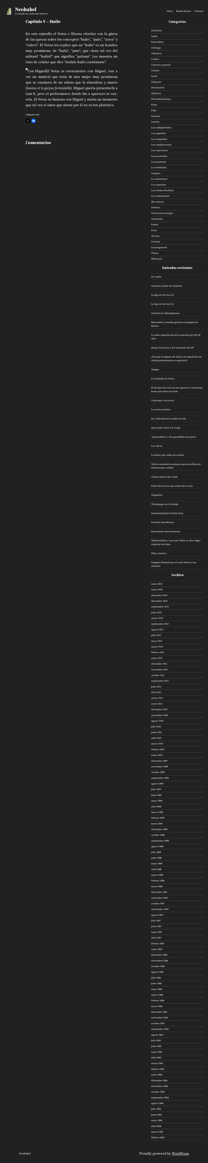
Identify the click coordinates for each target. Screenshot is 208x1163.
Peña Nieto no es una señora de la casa (172, 485)
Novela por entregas (162, 213)
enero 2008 (156, 886)
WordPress (180, 1153)
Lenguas (155, 173)
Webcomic (156, 258)
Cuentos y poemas (161, 64)
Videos (154, 253)
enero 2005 (156, 1074)
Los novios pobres (161, 409)
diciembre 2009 (159, 760)
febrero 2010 (157, 749)
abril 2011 (156, 692)
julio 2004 (156, 1108)
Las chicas (156, 445)
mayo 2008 (156, 863)
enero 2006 (156, 1006)
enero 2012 (156, 658)
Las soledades (158, 167)
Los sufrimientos (160, 195)
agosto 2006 (157, 971)
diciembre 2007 (159, 892)
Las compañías (159, 139)
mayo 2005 (156, 1051)
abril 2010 (156, 737)
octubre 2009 (158, 772)
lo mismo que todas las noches (167, 454)
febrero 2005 (157, 1069)
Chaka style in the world (164, 476)
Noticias (155, 207)
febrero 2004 (157, 1137)
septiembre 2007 (160, 909)
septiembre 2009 (160, 777)
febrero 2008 (157, 880)
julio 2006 (156, 977)
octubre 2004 (158, 1091)
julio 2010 (156, 726)
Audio (154, 36)
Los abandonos (159, 178)
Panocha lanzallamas (162, 522)
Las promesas (158, 161)
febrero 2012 (157, 652)
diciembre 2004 (159, 1080)
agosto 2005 (157, 1034)
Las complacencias (161, 144)
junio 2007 (156, 926)
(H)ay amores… (159, 553)
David (154, 76)
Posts (154, 230)
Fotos (154, 104)
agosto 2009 (157, 783)
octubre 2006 (158, 966)
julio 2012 (156, 635)
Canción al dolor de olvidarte (166, 285)
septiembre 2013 (160, 606)
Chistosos (156, 53)
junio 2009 (156, 795)
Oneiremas (157, 218)
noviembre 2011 (159, 669)
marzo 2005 (157, 1063)
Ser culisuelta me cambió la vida (168, 418)
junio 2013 (156, 612)
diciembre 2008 (159, 829)
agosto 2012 (157, 629)
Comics (155, 59)
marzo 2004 (157, 1131)
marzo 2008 (157, 874)
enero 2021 (156, 583)
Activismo (156, 30)
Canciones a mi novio (162, 400)
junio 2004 (156, 1114)
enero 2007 (156, 949)
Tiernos (155, 235)
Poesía (154, 224)
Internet (155, 116)
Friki (153, 110)
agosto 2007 (157, 914)
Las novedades (159, 156)
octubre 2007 (158, 903)
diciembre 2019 (159, 595)
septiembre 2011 (160, 680)
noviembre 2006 (159, 960)
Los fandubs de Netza (162, 378)
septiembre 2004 (160, 1097)
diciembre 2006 (159, 954)
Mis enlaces (157, 201)
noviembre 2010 (159, 715)
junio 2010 (156, 732)
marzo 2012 (157, 646)
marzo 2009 (157, 812)
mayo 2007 (156, 932)
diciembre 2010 (159, 709)
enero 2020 (156, 589)
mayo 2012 (156, 640)
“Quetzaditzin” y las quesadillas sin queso (173, 436)
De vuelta (156, 276)
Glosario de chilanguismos (165, 313)
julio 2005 (156, 1040)
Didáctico (156, 93)
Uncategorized (159, 247)
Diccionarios (157, 87)
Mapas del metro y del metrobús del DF (172, 347)
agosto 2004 (157, 1103)
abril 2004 (156, 1126)
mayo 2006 (156, 989)
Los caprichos (158, 184)
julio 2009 (156, 789)
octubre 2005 (158, 1023)
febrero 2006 (157, 1000)
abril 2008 (156, 869)
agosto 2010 (157, 720)
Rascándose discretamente (165, 531)
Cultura (155, 70)
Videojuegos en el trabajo (164, 504)
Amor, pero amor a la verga (165, 427)
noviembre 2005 (159, 1017)
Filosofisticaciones (161, 99)
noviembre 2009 (159, 766)
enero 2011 (156, 703)
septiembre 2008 (160, 840)
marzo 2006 (157, 994)
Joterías (155, 121)
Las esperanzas (159, 150)
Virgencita (156, 494)
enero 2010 (156, 755)
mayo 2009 (156, 800)
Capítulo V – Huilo (43, 21)
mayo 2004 (156, 1120)
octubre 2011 (158, 675)
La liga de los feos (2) (162, 294)
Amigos (155, 369)
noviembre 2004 (159, 1086)
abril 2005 (156, 1057)
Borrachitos (157, 41)
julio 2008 (156, 852)
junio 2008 (156, 857)
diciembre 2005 (159, 1011)
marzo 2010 (157, 743)
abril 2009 (156, 806)
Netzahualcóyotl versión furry (167, 513)
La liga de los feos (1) (162, 303)
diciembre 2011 (159, 663)
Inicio (170, 11)
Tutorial (155, 241)
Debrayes (156, 81)
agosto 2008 (157, 846)
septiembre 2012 (160, 623)
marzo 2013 (157, 618)
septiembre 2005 (160, 1029)
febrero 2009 (157, 817)
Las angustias (158, 133)
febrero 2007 (157, 943)
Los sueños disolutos (162, 190)
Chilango (156, 47)
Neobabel (25, 9)
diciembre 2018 (159, 600)
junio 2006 (156, 983)
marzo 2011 (157, 697)
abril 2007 (156, 937)
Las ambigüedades (161, 127)
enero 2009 (156, 823)
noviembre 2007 (159, 897)
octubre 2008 (158, 834)
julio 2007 (156, 920)
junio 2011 (156, 686)
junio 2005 (156, 1046)
